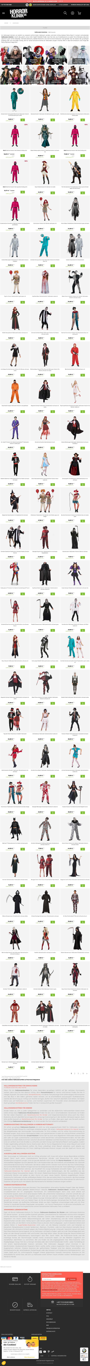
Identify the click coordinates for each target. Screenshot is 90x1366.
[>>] (87, 1073)
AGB (41, 1356)
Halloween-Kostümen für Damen (17, 1171)
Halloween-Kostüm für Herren (67, 1129)
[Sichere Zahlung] (15, 1279)
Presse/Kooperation (53, 1328)
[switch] (84, 1359)
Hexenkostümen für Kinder (37, 1115)
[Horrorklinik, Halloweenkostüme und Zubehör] (19, 13)
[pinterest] (49, 1352)
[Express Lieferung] (30, 1304)
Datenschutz (50, 1331)
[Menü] (87, 1349)
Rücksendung (51, 1322)
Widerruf (49, 1319)
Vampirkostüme (34, 1094)
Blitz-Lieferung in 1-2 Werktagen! (45, 1)
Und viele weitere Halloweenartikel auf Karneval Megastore (20, 1079)
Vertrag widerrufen (58, 1356)
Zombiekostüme (21, 1103)
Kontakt (49, 1313)
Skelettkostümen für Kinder (32, 1119)
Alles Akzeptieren (29, 1357)
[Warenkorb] (77, 13)
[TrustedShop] (29, 4)
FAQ (47, 1316)
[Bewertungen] (15, 1304)
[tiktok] (41, 1352)
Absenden (72, 1279)
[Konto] (70, 13)
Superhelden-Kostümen (27, 1225)
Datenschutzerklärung (49, 1290)
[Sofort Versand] (30, 1279)
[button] (4, 1363)
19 (83, 1073)
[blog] (53, 1352)
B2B (47, 1325)
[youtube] (45, 1352)
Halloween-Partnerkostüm (14, 1198)
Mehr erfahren (11, 1357)
